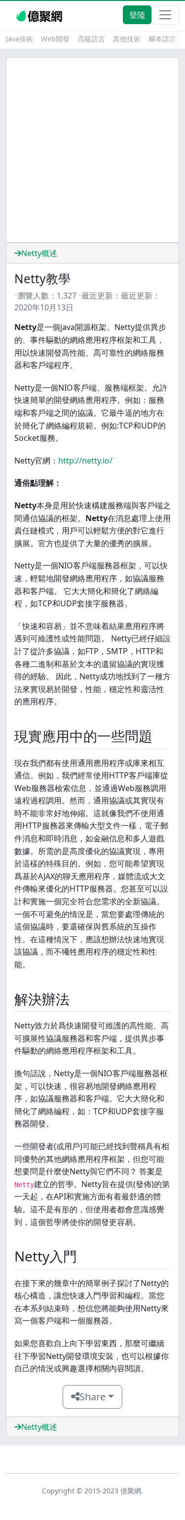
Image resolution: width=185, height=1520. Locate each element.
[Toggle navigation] (165, 15)
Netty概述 (39, 253)
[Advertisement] (92, 150)
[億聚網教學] (40, 15)
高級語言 (91, 38)
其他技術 (127, 38)
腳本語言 (162, 38)
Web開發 (55, 38)
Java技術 (19, 38)
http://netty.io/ (85, 460)
